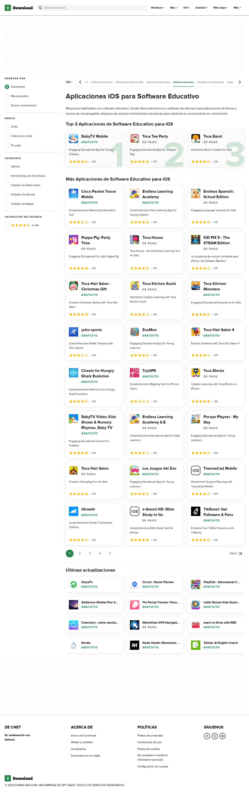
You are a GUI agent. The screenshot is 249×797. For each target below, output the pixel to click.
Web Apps (219, 7)
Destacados (18, 86)
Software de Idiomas (23, 194)
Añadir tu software (82, 742)
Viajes (230, 82)
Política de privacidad (150, 735)
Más (236, 7)
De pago (16, 145)
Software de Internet (102, 82)
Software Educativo (183, 82)
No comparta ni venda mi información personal (152, 758)
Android (200, 7)
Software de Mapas (22, 204)
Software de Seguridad (158, 82)
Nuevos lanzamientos (24, 105)
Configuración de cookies (153, 766)
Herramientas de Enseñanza (28, 176)
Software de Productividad (129, 82)
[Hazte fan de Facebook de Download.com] (207, 736)
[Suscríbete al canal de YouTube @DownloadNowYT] (222, 736)
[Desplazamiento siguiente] (239, 82)
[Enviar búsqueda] (40, 8)
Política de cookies (149, 749)
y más (35, 225)
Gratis (14, 126)
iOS (185, 7)
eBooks (15, 166)
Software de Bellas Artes (25, 185)
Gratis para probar (22, 136)
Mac (172, 7)
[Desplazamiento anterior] (80, 82)
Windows (156, 7)
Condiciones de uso (150, 742)
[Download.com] (19, 8)
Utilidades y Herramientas (210, 82)
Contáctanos (78, 749)
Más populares (20, 96)
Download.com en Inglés (86, 755)
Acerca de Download (83, 735)
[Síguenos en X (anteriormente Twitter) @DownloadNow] (215, 736)
